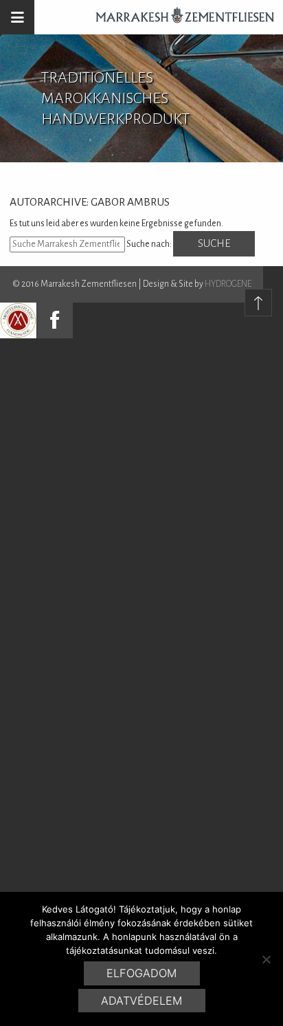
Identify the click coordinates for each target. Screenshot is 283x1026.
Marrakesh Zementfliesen (178, 17)
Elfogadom (141, 973)
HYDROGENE (228, 284)
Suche (214, 243)
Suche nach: (149, 244)
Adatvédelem (141, 1000)
